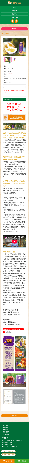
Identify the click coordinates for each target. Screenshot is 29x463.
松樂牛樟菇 (14, 11)
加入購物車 (8, 461)
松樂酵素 (14, 14)
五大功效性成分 (14, 231)
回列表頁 (14, 415)
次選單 (14, 29)
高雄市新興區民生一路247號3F (13, 440)
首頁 (14, 7)
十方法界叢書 (14, 17)
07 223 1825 (8, 442)
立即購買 (23, 461)
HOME (14, 2)
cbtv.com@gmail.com (11, 446)
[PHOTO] (14, 47)
